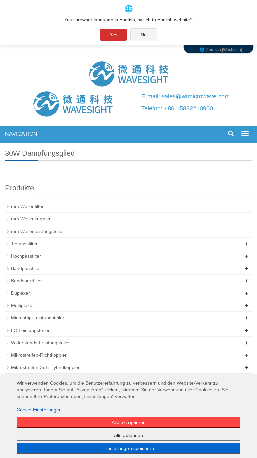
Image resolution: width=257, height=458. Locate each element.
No (144, 34)
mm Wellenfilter (27, 206)
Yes (113, 34)
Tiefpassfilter (24, 243)
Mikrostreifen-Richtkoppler (39, 355)
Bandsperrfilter (26, 280)
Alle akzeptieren (129, 422)
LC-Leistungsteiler (30, 330)
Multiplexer (22, 305)
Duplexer (20, 293)
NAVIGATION (21, 134)
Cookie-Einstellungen (39, 410)
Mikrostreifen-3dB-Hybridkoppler (45, 367)
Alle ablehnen (128, 435)
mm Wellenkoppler (31, 218)
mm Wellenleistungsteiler (37, 231)
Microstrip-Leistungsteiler (37, 317)
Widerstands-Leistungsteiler (40, 342)
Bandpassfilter (26, 268)
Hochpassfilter (26, 256)
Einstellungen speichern (128, 448)
